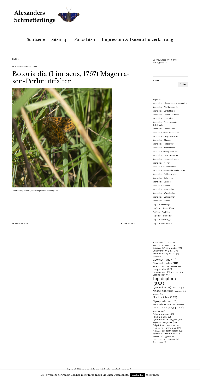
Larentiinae (162, 274)
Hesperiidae (162, 269)
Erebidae (160, 253)
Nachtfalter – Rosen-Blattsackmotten (169, 170)
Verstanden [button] (137, 375)
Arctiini (170, 243)
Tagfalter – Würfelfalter (162, 223)
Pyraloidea (161, 319)
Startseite (36, 39)
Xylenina (158, 334)
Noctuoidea (165, 297)
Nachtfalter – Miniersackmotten (166, 159)
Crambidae (174, 248)
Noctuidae (163, 291)
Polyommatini (162, 317)
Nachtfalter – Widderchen (163, 189)
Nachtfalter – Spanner (162, 182)
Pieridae (159, 311)
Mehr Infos (152, 374)
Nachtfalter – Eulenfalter (163, 118)
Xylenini (158, 336)
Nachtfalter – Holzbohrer (163, 144)
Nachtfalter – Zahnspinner (164, 197)
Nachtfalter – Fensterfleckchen (166, 132)
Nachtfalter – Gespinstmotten (165, 136)
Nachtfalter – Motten (161, 163)
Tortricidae (173, 328)
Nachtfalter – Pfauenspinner (164, 166)
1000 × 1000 (32, 67)
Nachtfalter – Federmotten (164, 129)
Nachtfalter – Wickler (161, 186)
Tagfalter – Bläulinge (161, 204)
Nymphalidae (165, 301)
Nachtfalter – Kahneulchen (164, 148)
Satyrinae (170, 322)
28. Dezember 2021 (19, 67)
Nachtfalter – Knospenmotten (165, 151)
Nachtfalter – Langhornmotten (165, 155)
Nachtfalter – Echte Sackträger (166, 115)
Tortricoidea (174, 330)
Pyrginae (176, 320)
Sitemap (59, 39)
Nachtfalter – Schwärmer (163, 178)
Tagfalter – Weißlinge (162, 220)
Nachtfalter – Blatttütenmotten (166, 107)
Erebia (174, 251)
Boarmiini (170, 245)
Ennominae (161, 250)
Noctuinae (180, 291)
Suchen (156, 80)
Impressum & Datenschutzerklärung (137, 39)
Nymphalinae (162, 304)
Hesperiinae (161, 272)
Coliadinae (159, 248)
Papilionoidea (168, 308)
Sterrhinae (173, 325)
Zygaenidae (159, 339)
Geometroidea (165, 263)
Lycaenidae (162, 287)
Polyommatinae (163, 314)
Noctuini (158, 294)
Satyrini (159, 325)
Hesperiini (177, 272)
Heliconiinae (173, 266)
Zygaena (169, 337)
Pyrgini (157, 323)
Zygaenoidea (159, 342)
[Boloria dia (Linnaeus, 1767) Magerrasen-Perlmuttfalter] (62, 186)
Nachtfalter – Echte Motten (164, 111)
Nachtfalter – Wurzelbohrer (164, 193)
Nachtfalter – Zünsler (161, 201)
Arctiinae (159, 242)
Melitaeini (178, 288)
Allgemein (157, 99)
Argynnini (158, 245)
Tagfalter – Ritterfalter (162, 216)
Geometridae (164, 259)
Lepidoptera (164, 281)
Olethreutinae (179, 304)
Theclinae (158, 328)
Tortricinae (159, 331)
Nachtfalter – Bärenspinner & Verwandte (170, 103)
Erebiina (174, 254)
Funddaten (84, 39)
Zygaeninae (173, 339)
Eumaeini (158, 257)
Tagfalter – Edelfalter (161, 212)
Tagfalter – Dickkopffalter (163, 208)
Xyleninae (172, 333)
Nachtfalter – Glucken (162, 140)
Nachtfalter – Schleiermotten (165, 174)
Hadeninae (159, 266)
